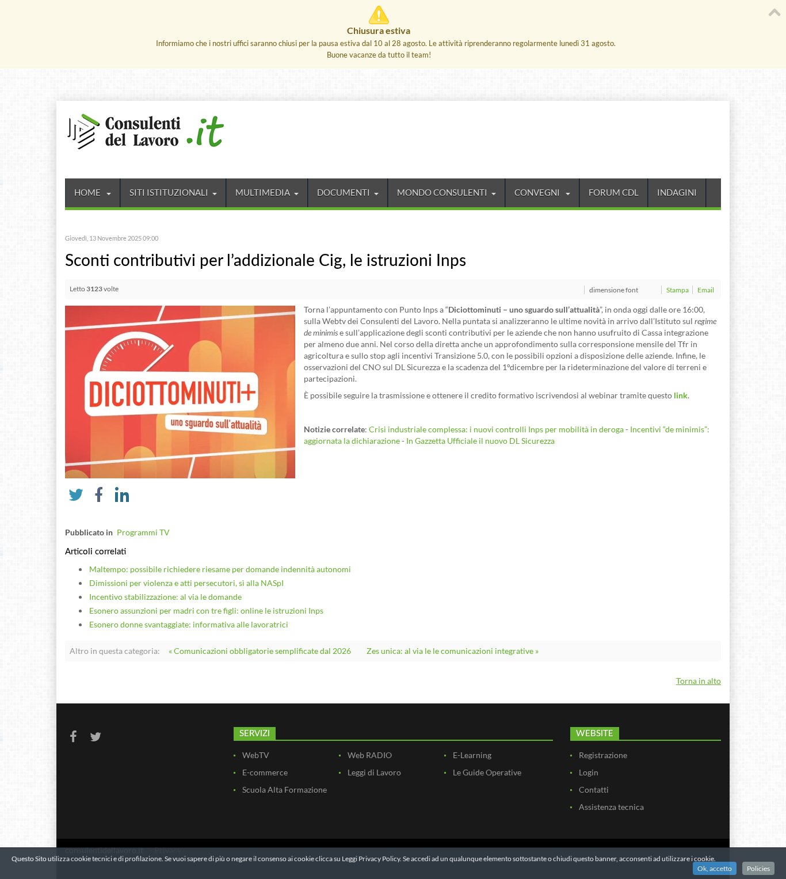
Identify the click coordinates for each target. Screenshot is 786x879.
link (681, 395)
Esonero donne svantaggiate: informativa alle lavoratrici (188, 624)
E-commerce (265, 772)
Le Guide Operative (487, 772)
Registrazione (603, 755)
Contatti (594, 789)
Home (88, 192)
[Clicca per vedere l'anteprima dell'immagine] (180, 391)
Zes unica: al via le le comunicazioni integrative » (453, 651)
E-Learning (472, 755)
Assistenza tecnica (611, 807)
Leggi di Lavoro (374, 772)
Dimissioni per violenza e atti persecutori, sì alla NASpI (186, 583)
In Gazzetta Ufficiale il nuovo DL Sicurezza (480, 441)
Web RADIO (370, 755)
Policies (758, 868)
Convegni (538, 192)
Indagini (677, 192)
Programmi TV (143, 532)
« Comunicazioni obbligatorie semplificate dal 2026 (260, 651)
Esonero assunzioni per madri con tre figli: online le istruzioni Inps (206, 610)
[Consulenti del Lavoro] (145, 130)
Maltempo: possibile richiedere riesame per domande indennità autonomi (220, 569)
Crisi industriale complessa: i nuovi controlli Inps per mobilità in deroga (496, 429)
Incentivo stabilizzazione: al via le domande (165, 597)
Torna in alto (698, 681)
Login (588, 772)
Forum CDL (614, 192)
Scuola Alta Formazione (284, 789)
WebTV (255, 755)
